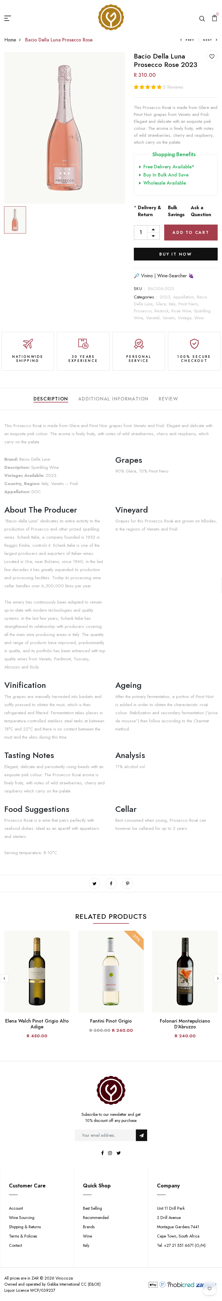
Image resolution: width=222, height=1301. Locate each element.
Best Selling (92, 1208)
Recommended (96, 1217)
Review (168, 399)
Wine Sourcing (21, 1217)
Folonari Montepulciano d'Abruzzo (185, 1024)
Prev (190, 40)
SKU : (139, 288)
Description (51, 399)
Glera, (162, 304)
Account (16, 1208)
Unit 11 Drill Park (171, 1208)
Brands (89, 1227)
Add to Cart (191, 232)
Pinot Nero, (188, 304)
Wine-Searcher (172, 275)
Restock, (162, 311)
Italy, (173, 304)
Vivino (147, 275)
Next (207, 40)
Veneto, (170, 318)
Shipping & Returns (25, 1227)
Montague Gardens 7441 (178, 1227)
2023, (166, 297)
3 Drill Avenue (169, 1217)
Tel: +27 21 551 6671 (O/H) (181, 1245)
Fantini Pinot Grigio (111, 1021)
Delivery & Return (149, 211)
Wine (199, 318)
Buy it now (175, 254)
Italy (86, 1245)
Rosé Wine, (182, 311)
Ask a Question (201, 211)
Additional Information (113, 399)
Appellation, (185, 297)
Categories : (145, 297)
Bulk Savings (176, 211)
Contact (15, 1245)
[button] (148, 87)
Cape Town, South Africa (178, 1236)
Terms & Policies (23, 1236)
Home (10, 40)
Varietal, (154, 318)
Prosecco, (144, 311)
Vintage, (186, 318)
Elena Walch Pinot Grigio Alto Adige (37, 1024)
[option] (64, 128)
